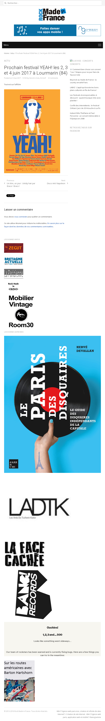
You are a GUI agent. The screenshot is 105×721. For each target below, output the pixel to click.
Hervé (31, 78)
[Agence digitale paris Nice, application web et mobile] (57, 30)
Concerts (75, 64)
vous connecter (20, 216)
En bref (43, 78)
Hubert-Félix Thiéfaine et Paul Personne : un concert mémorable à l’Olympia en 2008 (85, 116)
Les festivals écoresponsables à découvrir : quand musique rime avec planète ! (85, 98)
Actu (12, 53)
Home (6, 53)
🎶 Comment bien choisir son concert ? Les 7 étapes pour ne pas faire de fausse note (85, 72)
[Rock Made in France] (52, 14)
